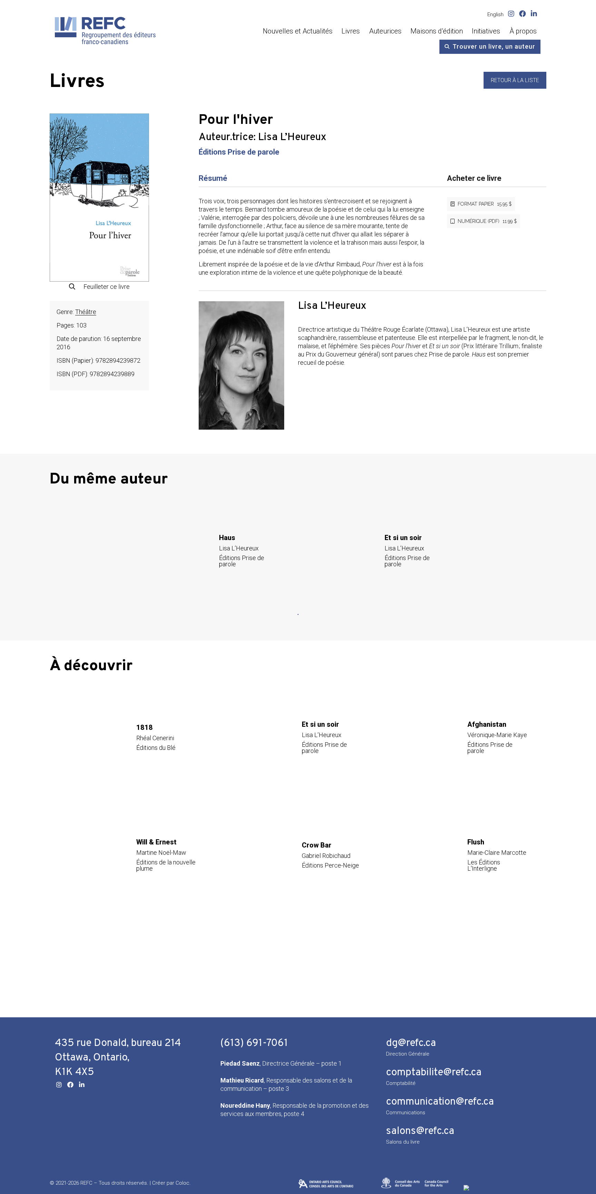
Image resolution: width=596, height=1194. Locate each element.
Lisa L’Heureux (292, 137)
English (495, 14)
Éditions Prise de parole (239, 152)
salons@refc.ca (420, 1131)
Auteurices (385, 31)
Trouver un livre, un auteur (494, 46)
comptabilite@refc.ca (433, 1072)
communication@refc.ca (440, 1102)
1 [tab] (298, 614)
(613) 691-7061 (254, 1043)
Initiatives (486, 31)
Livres (350, 31)
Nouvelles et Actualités (297, 31)
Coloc (182, 1183)
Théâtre (85, 311)
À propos (523, 31)
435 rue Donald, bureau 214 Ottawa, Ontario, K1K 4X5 (118, 1058)
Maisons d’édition (436, 31)
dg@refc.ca (411, 1043)
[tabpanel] (215, 550)
